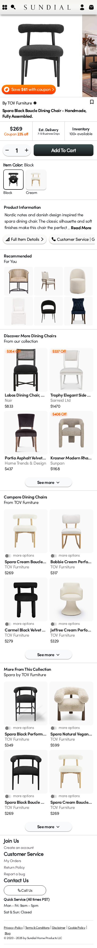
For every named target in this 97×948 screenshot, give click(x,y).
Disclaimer (58, 927)
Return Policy (14, 867)
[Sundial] (47, 7)
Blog (8, 933)
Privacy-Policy (13, 927)
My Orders (12, 860)
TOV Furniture (26, 502)
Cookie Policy (76, 927)
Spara (9, 674)
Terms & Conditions (37, 927)
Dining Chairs (43, 335)
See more (45, 482)
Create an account (19, 847)
